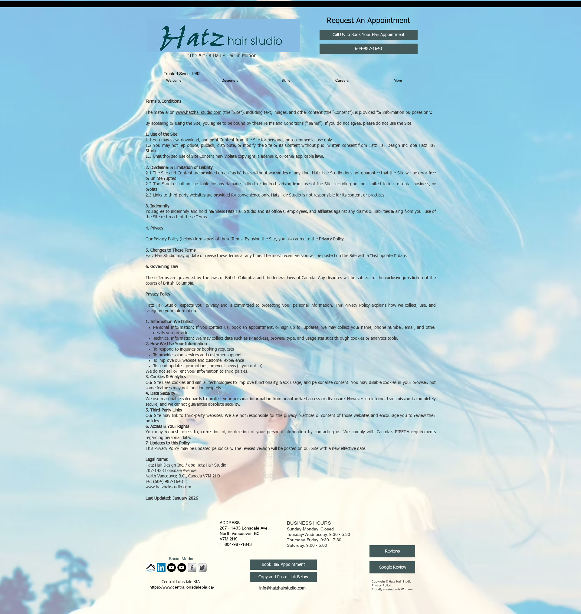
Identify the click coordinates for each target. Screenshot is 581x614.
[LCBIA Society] (150, 567)
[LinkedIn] (161, 567)
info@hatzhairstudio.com (282, 588)
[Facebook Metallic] (192, 567)
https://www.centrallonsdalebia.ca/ (181, 587)
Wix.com (406, 589)
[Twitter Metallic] (202, 567)
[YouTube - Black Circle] (171, 567)
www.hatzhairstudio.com (199, 113)
